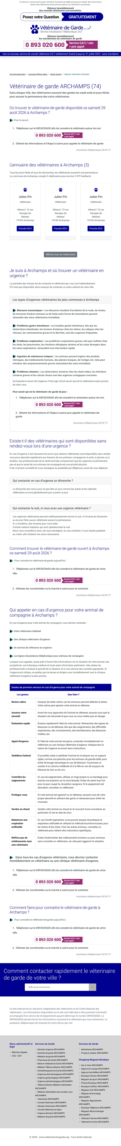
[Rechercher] (92, 987)
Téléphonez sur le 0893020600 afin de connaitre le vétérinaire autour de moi (58, 128)
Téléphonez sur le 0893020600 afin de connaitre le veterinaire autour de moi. (62, 397)
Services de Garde (45, 1043)
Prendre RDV (25, 228)
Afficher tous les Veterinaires (60, 254)
